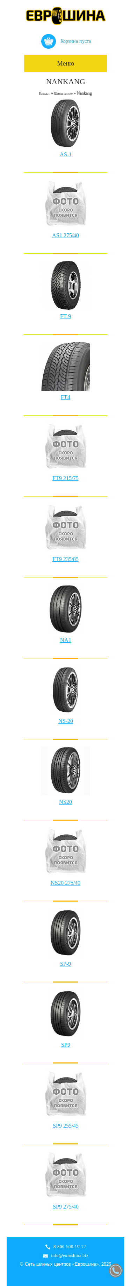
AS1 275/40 (65, 235)
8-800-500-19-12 (69, 1246)
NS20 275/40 (65, 883)
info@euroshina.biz (69, 1255)
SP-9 (65, 964)
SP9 (65, 1045)
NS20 (65, 802)
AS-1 (66, 154)
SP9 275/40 (66, 1207)
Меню (65, 63)
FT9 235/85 (65, 559)
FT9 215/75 (65, 478)
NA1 (65, 640)
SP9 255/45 (66, 1126)
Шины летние (63, 93)
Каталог (44, 93)
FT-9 (65, 316)
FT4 (65, 397)
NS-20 (65, 721)
